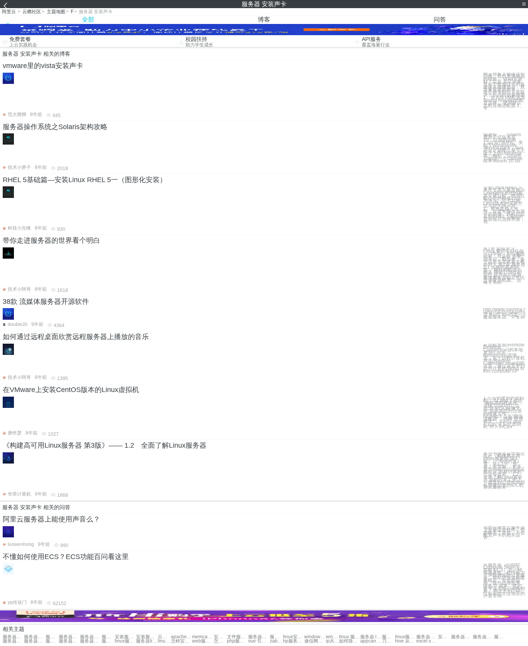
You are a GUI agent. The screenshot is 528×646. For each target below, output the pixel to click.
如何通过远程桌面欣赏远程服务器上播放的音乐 (76, 337)
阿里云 (9, 11)
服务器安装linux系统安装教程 (52, 637)
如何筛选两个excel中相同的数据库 (349, 641)
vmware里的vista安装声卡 (43, 66)
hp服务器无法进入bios (293, 641)
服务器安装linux (427, 637)
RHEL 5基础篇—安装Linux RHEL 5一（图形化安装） (85, 180)
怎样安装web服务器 (181, 641)
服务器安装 (34, 637)
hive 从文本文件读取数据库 (405, 641)
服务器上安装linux (108, 641)
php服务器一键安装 (237, 641)
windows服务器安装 (314, 637)
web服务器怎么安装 (202, 641)
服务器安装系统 (69, 637)
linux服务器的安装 (164, 641)
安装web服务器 (444, 637)
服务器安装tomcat (483, 637)
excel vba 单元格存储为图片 (427, 641)
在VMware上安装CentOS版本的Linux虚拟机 (71, 390)
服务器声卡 (13, 637)
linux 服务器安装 (349, 637)
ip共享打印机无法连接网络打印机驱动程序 (332, 641)
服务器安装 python (500, 637)
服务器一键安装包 (461, 637)
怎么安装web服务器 (220, 641)
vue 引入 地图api (258, 641)
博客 (264, 19)
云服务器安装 (164, 637)
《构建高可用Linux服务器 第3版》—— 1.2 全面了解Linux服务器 (104, 445)
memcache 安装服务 (202, 637)
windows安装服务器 (332, 637)
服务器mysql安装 (69, 641)
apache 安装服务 (181, 637)
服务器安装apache (13, 641)
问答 (440, 19)
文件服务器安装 (237, 637)
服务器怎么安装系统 (258, 637)
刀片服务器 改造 (388, 641)
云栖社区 (31, 11)
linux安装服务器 (293, 637)
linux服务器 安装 (405, 637)
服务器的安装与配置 (90, 641)
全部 (88, 19)
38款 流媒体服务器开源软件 (46, 301)
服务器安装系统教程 (276, 637)
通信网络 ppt (314, 641)
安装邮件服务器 (220, 637)
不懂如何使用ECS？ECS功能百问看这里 (66, 557)
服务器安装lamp (34, 641)
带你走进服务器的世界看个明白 (51, 240)
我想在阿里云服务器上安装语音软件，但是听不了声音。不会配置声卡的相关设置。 (504, 532)
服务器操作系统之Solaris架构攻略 (55, 127)
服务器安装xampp (52, 641)
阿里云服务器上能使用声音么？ (51, 519)
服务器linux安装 (388, 637)
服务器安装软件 (108, 637)
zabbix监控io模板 (276, 641)
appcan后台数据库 (371, 641)
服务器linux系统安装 (146, 641)
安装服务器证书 (125, 637)
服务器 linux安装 (371, 637)
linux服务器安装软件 (125, 641)
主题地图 (56, 11)
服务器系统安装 (90, 637)
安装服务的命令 (146, 637)
